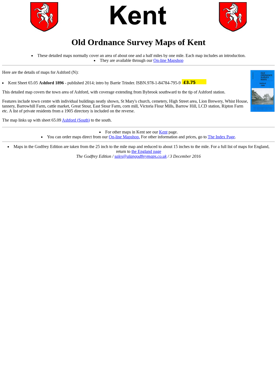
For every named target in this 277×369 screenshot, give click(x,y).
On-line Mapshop (168, 60)
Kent (163, 132)
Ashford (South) (76, 120)
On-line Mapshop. (124, 137)
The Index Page (221, 137)
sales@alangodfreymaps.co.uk (140, 156)
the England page (146, 151)
